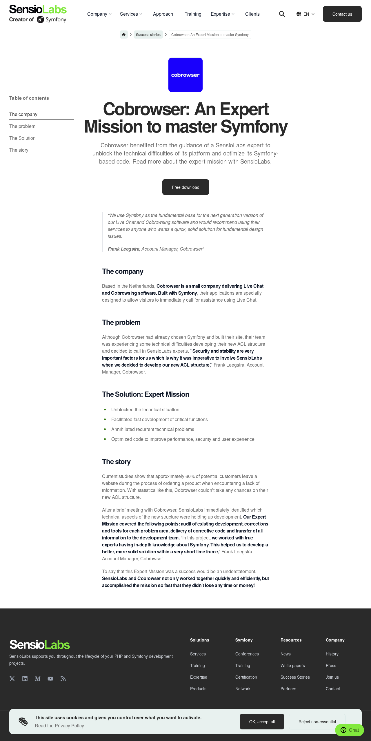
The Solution (22, 138)
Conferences (247, 654)
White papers (293, 665)
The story (18, 149)
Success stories (148, 34)
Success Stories (295, 677)
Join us (332, 677)
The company (23, 114)
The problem (22, 126)
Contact (333, 688)
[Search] (282, 14)
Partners (288, 688)
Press (331, 665)
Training (197, 665)
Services (198, 654)
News (286, 654)
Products (198, 688)
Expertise (198, 677)
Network (242, 688)
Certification (246, 677)
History (332, 654)
